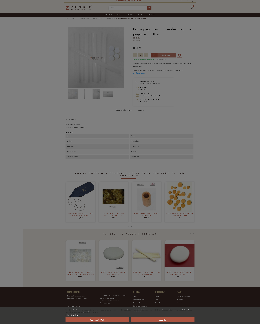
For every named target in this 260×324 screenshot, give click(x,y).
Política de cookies (72, 315)
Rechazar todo (97, 320)
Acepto (162, 320)
